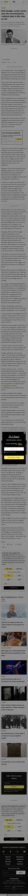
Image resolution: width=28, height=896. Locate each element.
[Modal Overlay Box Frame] (14, 448)
